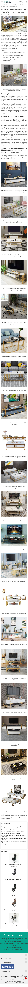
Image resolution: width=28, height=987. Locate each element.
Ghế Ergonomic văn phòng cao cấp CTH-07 (14, 879)
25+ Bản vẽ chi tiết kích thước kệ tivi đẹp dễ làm (11, 833)
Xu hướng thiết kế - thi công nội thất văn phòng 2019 (11, 844)
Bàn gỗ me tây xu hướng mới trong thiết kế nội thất (11, 827)
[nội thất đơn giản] (8, 1)
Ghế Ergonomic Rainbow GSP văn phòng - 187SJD (14, 894)
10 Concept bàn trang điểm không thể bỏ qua (10, 829)
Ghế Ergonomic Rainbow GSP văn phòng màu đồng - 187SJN (14, 909)
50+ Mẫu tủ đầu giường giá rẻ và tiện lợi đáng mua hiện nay (13, 831)
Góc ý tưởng (8, 4)
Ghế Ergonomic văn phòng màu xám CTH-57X (14, 923)
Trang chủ (3, 4)
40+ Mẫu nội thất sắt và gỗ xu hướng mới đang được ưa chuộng (13, 826)
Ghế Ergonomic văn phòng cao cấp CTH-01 (14, 864)
